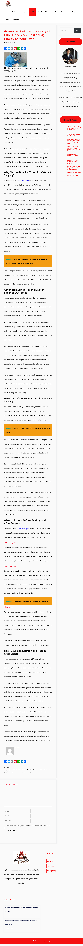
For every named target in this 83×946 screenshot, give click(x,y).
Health (32, 12)
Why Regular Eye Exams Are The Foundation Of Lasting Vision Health (74, 174)
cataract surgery (23, 181)
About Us (50, 861)
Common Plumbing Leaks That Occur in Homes (20, 773)
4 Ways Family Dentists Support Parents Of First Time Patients (73, 168)
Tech (13, 12)
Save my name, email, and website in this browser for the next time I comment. (28, 828)
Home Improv (65, 12)
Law (56, 12)
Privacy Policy (51, 871)
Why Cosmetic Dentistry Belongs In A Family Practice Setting (74, 128)
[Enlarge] (76, 50)
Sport (7, 19)
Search (77, 30)
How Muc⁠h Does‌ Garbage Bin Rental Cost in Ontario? (72, 155)
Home (7, 12)
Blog (73, 12)
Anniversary (21, 12)
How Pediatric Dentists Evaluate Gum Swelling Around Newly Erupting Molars (73, 141)
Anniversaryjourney (43, 941)
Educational (48, 12)
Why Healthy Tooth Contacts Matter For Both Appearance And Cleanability (73, 149)
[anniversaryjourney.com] (8, 4)
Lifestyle (39, 12)
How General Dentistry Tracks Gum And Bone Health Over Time (73, 134)
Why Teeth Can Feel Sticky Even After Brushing (72, 162)
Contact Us (15, 19)
